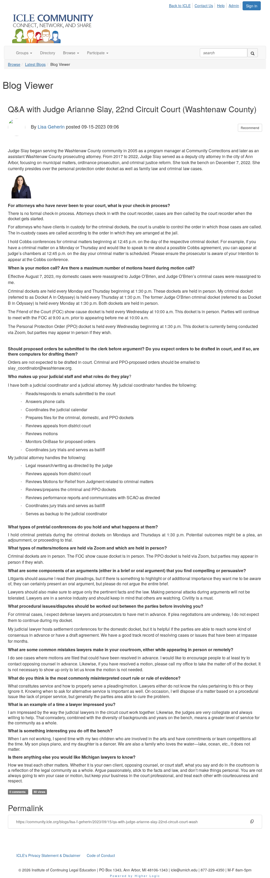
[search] (252, 52)
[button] (24, 52)
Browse (14, 64)
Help (221, 5)
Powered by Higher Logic (135, 876)
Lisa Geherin (51, 126)
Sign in (251, 5)
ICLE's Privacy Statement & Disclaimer (48, 855)
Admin (234, 5)
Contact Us (204, 5)
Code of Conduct (101, 855)
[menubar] (205, 4)
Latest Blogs (35, 64)
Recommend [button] (250, 127)
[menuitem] (181, 4)
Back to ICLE (180, 5)
